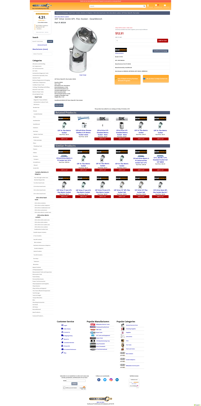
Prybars (35, 149)
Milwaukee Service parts (132, 366)
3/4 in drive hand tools (39, 194)
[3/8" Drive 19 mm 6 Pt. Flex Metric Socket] (103, 185)
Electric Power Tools (38, 92)
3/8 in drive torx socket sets (41, 225)
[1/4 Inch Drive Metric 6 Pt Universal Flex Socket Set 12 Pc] (141, 156)
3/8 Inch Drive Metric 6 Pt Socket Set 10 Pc (64, 159)
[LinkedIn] (117, 379)
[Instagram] (111, 379)
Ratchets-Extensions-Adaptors (41, 245)
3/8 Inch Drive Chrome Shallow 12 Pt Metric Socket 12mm (83, 132)
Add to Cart (162, 40)
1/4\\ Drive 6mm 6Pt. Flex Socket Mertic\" (160, 191)
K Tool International (101, 349)
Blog (65, 353)
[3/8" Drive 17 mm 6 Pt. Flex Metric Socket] (64, 185)
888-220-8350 (100, 402)
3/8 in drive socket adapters (41, 205)
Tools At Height (37, 295)
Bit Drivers (36, 104)
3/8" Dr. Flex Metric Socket (64, 131)
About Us (66, 339)
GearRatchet (36, 121)
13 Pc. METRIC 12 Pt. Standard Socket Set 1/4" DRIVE (160, 159)
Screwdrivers (36, 162)
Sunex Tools (99, 338)
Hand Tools (72, 13)
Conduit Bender (37, 114)
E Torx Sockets (37, 236)
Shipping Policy (68, 336)
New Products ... (37, 312)
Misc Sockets (37, 242)
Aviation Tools (36, 78)
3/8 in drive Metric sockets (113, 13)
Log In (65, 325)
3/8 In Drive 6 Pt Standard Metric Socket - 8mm (122, 132)
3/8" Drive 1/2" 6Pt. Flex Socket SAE (122, 191)
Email (64, 381)
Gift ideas (35, 307)
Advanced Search (42, 45)
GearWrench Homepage (160, 51)
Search (50, 41)
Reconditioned (37, 309)
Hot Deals (35, 305)
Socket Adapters (38, 248)
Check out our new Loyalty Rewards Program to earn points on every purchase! (100, 1)
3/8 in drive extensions (40, 210)
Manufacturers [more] (40, 49)
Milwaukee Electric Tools (103, 324)
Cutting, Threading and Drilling (41, 87)
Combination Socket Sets (40, 229)
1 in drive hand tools (38, 183)
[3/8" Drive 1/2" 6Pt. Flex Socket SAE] (122, 185)
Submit (74, 384)
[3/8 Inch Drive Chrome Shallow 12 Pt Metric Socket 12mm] (83, 125)
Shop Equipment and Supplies (41, 284)
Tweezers (36, 261)
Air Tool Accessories (38, 69)
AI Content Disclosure (70, 349)
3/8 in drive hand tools (99, 13)
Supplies (128, 332)
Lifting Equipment (38, 270)
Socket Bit (36, 168)
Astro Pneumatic (100, 346)
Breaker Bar (36, 107)
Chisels (35, 111)
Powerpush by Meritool (102, 327)
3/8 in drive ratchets (39, 203)
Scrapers (35, 159)
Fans (127, 341)
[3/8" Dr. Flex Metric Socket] (64, 125)
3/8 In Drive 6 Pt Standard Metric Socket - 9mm (103, 132)
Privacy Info (66, 346)
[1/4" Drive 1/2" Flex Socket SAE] (141, 185)
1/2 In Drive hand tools (39, 186)
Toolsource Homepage (62, 13)
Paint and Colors (130, 349)
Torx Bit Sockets (37, 255)
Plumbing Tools (37, 146)
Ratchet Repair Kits (39, 180)
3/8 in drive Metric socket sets (42, 212)
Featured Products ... (38, 316)
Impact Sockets (37, 267)
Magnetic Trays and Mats (40, 100)
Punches (35, 156)
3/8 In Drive (129, 337)
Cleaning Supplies (131, 329)
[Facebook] (98, 379)
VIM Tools (98, 330)
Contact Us (67, 332)
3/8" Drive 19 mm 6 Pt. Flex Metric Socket (102, 191)
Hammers (35, 128)
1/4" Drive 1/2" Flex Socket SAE (141, 191)
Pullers (35, 153)
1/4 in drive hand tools (39, 190)
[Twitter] (104, 379)
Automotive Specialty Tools (40, 76)
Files (34, 117)
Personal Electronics (38, 279)
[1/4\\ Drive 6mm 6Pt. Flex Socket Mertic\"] (160, 185)
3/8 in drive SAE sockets (40, 222)
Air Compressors (37, 66)
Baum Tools (99, 333)
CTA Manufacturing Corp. (103, 341)
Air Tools (35, 71)
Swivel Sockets (37, 251)
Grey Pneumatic (100, 344)
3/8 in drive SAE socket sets (41, 220)
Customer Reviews (69, 343)
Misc (34, 300)
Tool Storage (36, 293)
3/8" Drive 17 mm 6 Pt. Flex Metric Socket (64, 191)
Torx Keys (35, 259)
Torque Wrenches (37, 298)
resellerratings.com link (134, 386)
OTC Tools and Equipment (103, 336)
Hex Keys (35, 131)
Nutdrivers (36, 137)
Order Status (67, 329)
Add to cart (64, 139)
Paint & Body (36, 277)
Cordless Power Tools (38, 85)
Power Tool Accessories (39, 281)
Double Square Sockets (39, 232)
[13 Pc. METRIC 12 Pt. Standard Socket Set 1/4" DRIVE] (160, 156)
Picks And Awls (37, 140)
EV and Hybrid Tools (38, 94)
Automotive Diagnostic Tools (40, 73)
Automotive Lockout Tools (40, 102)
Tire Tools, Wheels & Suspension (41, 291)
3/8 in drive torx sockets (40, 227)
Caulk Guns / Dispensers (39, 83)
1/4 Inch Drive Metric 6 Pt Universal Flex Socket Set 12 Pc (141, 160)
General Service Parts (132, 325)
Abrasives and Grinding (39, 64)
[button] (198, 398)
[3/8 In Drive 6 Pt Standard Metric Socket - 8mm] (122, 125)
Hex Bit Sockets (37, 239)
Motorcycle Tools (37, 274)
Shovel (35, 165)
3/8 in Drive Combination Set (41, 208)
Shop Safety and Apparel (39, 288)
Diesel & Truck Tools (38, 90)
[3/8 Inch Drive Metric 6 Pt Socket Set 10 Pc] (64, 156)
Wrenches (35, 264)
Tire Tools (128, 345)
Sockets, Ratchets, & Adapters (84, 13)
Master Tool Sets (38, 134)
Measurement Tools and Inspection (42, 272)
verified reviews (42, 22)
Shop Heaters (36, 286)
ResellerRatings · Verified (42, 32)
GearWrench (36, 124)
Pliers (34, 143)
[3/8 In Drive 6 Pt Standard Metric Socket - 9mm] (103, 125)
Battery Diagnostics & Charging (41, 80)
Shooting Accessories (38, 302)
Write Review (59, 105)
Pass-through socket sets (40, 178)
